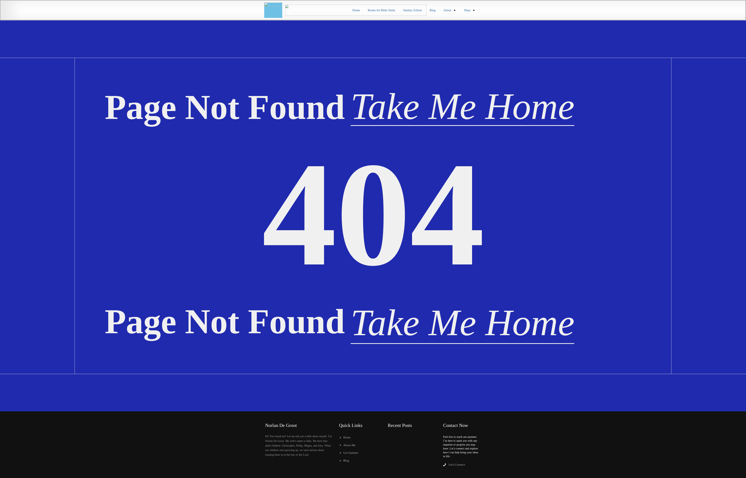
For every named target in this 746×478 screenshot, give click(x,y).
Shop (467, 10)
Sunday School (412, 10)
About (447, 10)
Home (356, 10)
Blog (433, 10)
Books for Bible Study (381, 10)
